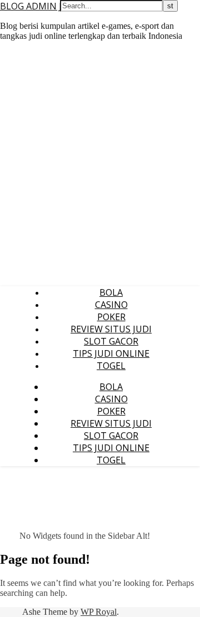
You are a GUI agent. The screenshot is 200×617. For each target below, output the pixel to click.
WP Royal (99, 611)
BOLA (111, 292)
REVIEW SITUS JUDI (111, 329)
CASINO (111, 305)
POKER (111, 317)
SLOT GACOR (111, 341)
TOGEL (111, 366)
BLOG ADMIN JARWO (44, 6)
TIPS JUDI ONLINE (111, 353)
